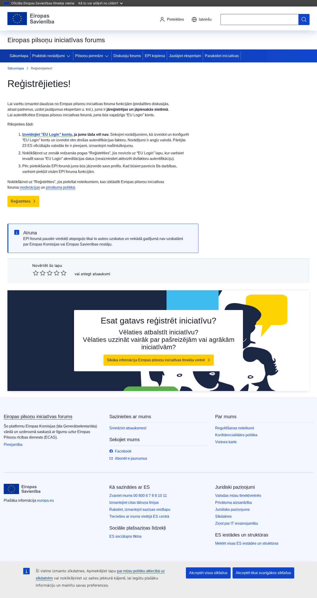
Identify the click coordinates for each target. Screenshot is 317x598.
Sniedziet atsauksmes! (127, 428)
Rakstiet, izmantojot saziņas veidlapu (139, 509)
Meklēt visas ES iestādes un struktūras (246, 543)
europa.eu (45, 500)
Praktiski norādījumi (48, 56)
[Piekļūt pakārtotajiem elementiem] (69, 55)
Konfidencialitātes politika (236, 435)
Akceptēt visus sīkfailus (208, 573)
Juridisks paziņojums (232, 509)
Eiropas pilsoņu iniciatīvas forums (38, 416)
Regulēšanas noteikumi (234, 428)
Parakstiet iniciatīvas (222, 56)
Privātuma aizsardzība (233, 502)
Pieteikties (175, 19)
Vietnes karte (226, 442)
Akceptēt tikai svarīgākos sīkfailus (263, 573)
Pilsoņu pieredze (89, 56)
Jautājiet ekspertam (185, 56)
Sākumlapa (19, 56)
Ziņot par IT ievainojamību (236, 523)
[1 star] (35, 273)
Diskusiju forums (127, 56)
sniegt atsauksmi (95, 274)
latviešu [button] (205, 19)
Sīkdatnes (223, 516)
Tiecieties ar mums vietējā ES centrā (139, 516)
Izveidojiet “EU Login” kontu (47, 134)
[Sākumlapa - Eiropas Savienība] (30, 18)
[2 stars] (39, 273)
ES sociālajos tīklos (125, 536)
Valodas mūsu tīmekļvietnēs (238, 496)
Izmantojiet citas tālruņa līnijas (134, 502)
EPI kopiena (155, 56)
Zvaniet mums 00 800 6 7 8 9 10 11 (138, 496)
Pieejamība (13, 444)
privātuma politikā (60, 187)
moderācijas (30, 187)
